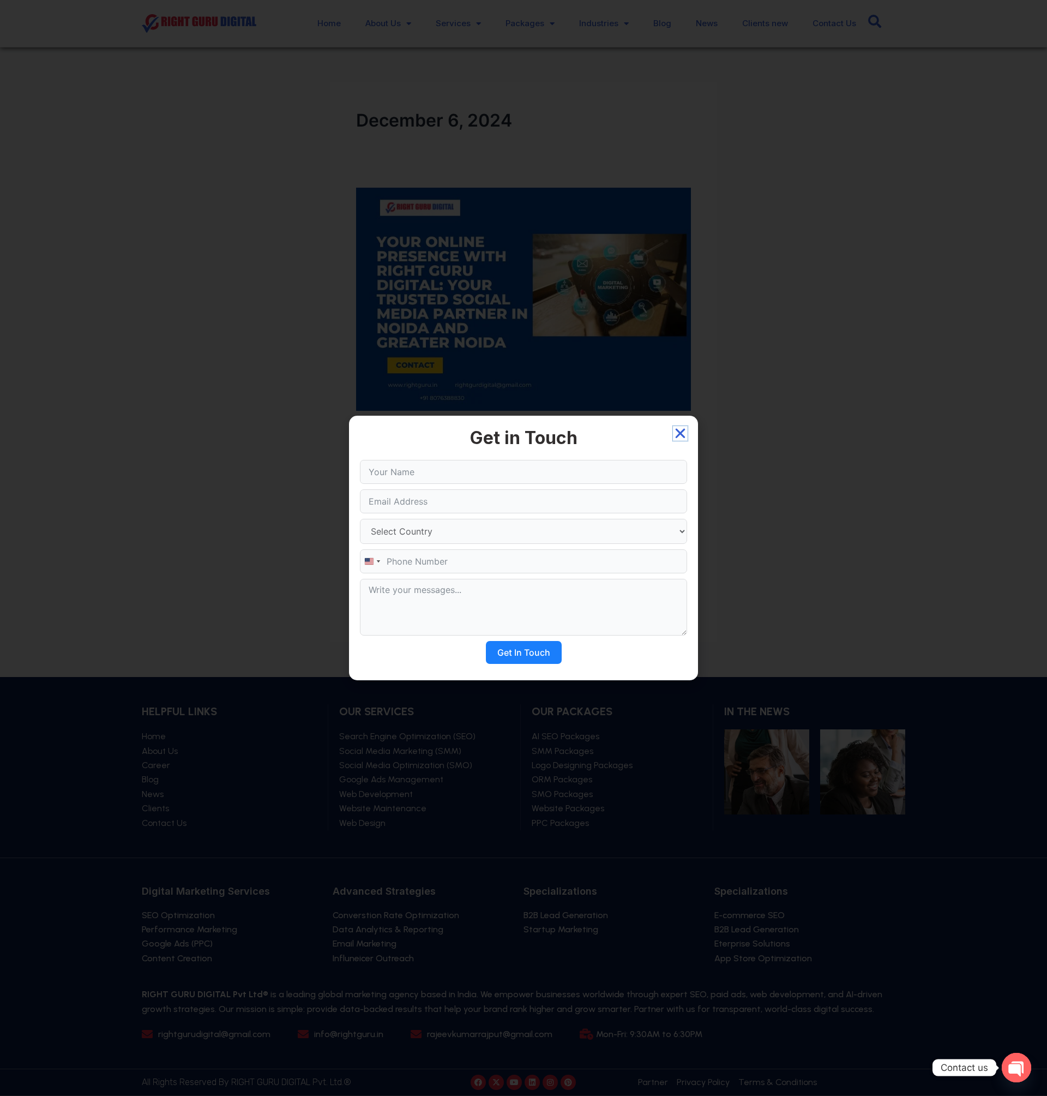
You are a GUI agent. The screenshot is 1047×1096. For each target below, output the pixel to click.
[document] (523, 548)
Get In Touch (523, 652)
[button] (680, 433)
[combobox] (371, 561)
